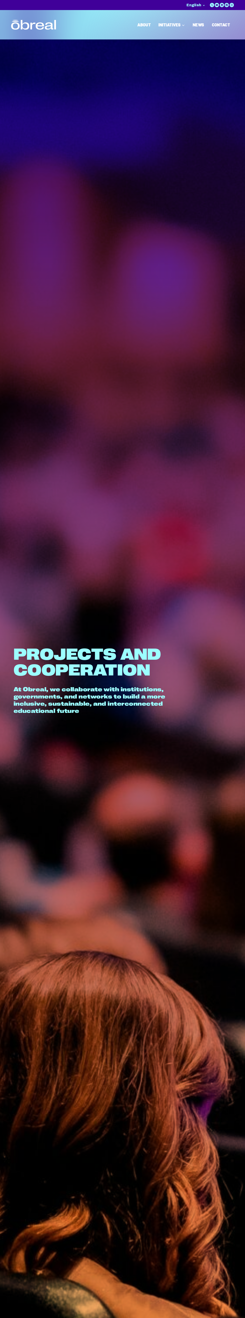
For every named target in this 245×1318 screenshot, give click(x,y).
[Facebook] (227, 5)
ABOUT (144, 24)
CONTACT (221, 24)
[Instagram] (232, 5)
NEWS (198, 24)
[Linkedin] (222, 5)
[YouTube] (217, 5)
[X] (212, 5)
